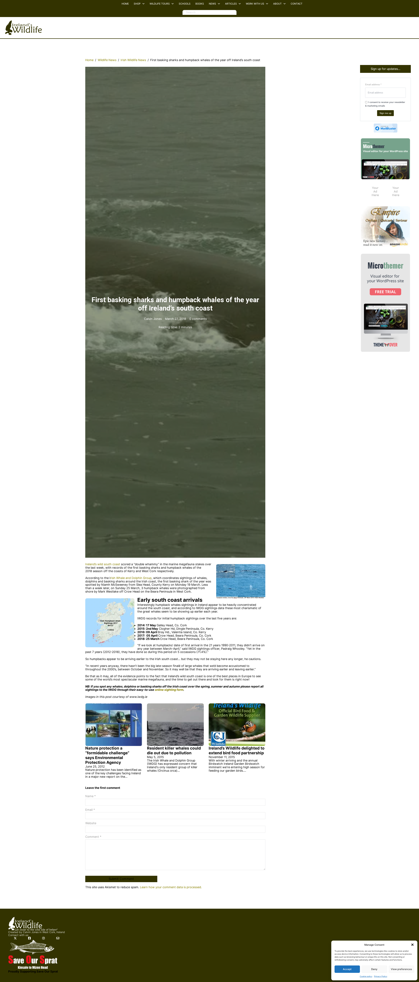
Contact (296, 3)
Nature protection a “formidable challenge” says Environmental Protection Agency (107, 755)
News (212, 3)
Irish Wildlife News (133, 60)
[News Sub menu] (219, 3)
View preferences (401, 969)
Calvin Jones (31, 932)
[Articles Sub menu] (239, 3)
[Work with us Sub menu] (267, 3)
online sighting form (169, 689)
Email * (90, 809)
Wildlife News (107, 60)
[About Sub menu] (284, 3)
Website (90, 823)
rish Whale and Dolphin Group (131, 578)
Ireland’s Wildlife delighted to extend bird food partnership (236, 750)
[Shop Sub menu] (143, 3)
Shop (137, 3)
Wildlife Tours (160, 3)
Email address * (373, 84)
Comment (93, 836)
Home (125, 3)
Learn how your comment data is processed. (171, 887)
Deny (374, 969)
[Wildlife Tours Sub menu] (172, 3)
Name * (90, 796)
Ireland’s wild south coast (102, 564)
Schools (185, 3)
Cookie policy (366, 976)
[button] (412, 944)
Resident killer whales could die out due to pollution (174, 750)
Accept (347, 969)
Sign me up (385, 113)
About (277, 3)
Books (199, 3)
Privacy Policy (380, 976)
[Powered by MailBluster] (385, 128)
